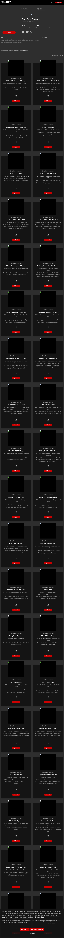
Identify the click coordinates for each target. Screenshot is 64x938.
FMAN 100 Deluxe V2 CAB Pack (48, 81)
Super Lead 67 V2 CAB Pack (48, 220)
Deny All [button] (32, 933)
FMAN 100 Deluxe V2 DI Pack (16, 127)
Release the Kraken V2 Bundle (48, 266)
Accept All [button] (24, 929)
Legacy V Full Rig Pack (16, 497)
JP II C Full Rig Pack (16, 821)
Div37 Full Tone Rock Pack (48, 728)
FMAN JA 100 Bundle (48, 405)
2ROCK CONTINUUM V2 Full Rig (48, 312)
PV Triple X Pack (48, 682)
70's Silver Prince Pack (16, 728)
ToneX (39, 9)
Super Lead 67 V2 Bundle (16, 220)
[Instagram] (31, 31)
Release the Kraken (48, 821)
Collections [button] (23, 51)
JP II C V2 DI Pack (16, 173)
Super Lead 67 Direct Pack (48, 775)
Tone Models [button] (13, 51)
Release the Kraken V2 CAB (16, 358)
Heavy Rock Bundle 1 (16, 636)
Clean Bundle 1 (48, 590)
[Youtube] (27, 31)
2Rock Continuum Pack (48, 867)
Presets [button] (3, 51)
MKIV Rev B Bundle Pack (48, 497)
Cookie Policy (7, 917)
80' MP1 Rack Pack (48, 636)
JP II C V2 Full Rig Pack (48, 173)
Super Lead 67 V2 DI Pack (16, 405)
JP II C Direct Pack (16, 775)
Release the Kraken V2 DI (48, 358)
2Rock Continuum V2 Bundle (16, 266)
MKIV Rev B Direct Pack (48, 543)
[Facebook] (23, 31)
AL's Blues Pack (16, 682)
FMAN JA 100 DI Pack (16, 451)
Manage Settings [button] (37, 929)
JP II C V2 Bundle (48, 127)
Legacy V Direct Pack (16, 543)
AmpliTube (24, 9)
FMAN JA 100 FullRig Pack (48, 451)
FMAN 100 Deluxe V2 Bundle (16, 81)
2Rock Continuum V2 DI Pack (16, 312)
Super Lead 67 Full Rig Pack (16, 867)
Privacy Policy (39, 917)
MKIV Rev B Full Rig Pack (16, 590)
